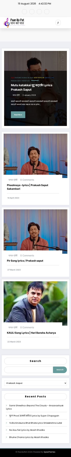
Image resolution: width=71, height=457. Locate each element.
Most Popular (39, 77)
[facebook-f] (24, 11)
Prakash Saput (16, 81)
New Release (49, 77)
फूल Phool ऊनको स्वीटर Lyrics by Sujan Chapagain (34, 415)
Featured (18, 77)
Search (35, 361)
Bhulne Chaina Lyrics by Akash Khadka (29, 437)
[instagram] (39, 11)
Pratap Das (26, 81)
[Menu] (68, 23)
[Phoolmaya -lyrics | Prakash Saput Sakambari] (35, 155)
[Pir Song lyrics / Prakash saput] (35, 231)
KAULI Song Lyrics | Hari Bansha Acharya (31, 332)
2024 (12, 77)
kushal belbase (27, 77)
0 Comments (27, 179)
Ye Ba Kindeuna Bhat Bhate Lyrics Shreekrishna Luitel (35, 423)
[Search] (58, 22)
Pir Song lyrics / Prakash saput (25, 260)
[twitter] (31, 11)
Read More (18, 115)
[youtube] (46, 11)
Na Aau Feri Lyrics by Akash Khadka (27, 430)
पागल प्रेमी (16, 95)
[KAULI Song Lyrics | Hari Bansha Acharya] (35, 303)
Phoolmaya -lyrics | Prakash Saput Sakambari (27, 187)
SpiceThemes (49, 452)
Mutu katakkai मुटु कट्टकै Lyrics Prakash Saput (31, 87)
